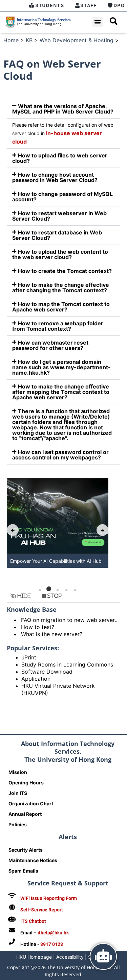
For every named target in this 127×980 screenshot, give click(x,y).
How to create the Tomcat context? (65, 271)
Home (11, 40)
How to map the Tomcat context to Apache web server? (61, 307)
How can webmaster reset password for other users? (50, 345)
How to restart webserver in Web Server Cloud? (59, 216)
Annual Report (25, 814)
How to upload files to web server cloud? (59, 158)
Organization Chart (30, 803)
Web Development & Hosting (76, 40)
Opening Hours (26, 782)
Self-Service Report (41, 909)
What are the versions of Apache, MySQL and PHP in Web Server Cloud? (62, 109)
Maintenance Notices (32, 860)
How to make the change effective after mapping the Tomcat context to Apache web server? (60, 392)
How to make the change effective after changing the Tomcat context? (60, 287)
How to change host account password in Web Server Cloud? (55, 177)
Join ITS (17, 793)
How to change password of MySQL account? (62, 197)
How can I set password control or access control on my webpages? (60, 455)
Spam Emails (23, 871)
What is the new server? (51, 634)
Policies (17, 824)
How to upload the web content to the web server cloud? (60, 254)
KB (29, 40)
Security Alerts (25, 850)
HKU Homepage (34, 957)
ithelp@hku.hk (53, 932)
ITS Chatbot (33, 921)
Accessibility (70, 957)
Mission (17, 772)
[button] (97, 22)
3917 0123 (51, 944)
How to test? (37, 627)
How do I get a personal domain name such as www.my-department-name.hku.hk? (61, 367)
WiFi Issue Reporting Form (48, 898)
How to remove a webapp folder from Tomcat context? (57, 326)
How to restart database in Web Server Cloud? (57, 235)
